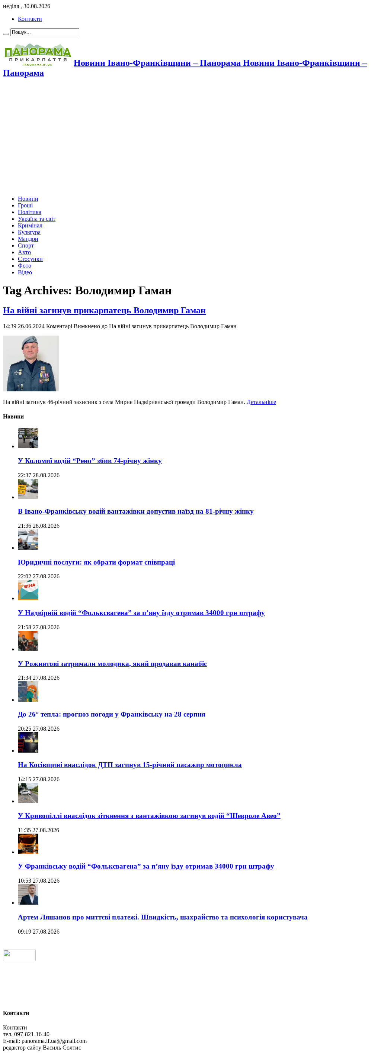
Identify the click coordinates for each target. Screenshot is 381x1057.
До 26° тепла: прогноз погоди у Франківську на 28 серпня (111, 714)
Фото (24, 265)
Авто (24, 252)
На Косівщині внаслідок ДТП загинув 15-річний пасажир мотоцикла (130, 765)
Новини (28, 198)
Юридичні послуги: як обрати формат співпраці (96, 562)
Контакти (30, 19)
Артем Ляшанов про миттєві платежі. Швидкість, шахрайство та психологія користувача (163, 917)
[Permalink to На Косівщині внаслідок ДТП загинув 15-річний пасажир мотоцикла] (28, 750)
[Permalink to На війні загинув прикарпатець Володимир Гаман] (31, 389)
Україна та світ (36, 219)
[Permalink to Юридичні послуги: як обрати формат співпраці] (28, 547)
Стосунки (30, 259)
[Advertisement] (190, 137)
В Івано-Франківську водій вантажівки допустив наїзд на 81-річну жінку (136, 511)
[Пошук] (6, 34)
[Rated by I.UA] (19, 959)
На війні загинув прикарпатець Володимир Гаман (104, 310)
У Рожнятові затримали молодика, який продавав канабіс (112, 664)
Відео (25, 272)
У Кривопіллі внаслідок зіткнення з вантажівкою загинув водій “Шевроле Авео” (149, 816)
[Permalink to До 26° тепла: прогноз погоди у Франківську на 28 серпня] (28, 699)
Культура (29, 232)
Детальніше (261, 402)
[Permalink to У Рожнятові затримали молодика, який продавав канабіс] (28, 649)
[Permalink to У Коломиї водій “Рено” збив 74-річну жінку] (28, 446)
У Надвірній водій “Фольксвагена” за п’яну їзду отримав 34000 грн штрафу (141, 613)
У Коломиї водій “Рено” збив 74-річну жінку (90, 461)
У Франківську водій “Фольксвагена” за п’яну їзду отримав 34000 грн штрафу (146, 866)
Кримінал (30, 225)
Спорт (26, 245)
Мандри (28, 239)
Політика (29, 212)
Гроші (25, 205)
